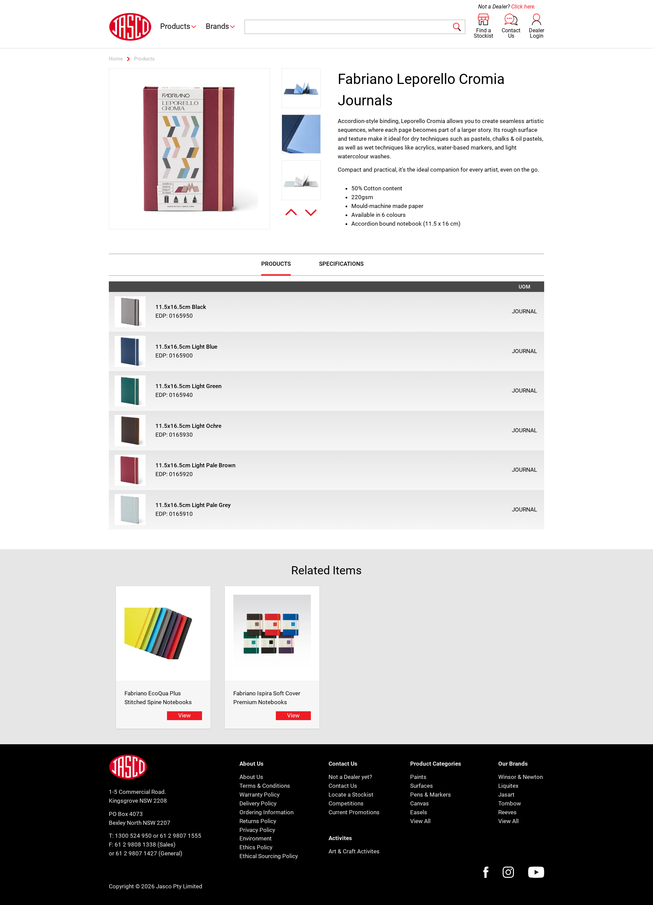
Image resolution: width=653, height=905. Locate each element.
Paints (418, 776)
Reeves (507, 812)
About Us (251, 776)
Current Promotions (354, 812)
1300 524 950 (133, 835)
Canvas (419, 803)
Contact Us (343, 785)
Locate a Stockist (351, 794)
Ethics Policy (255, 847)
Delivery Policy (258, 803)
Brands (217, 26)
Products (175, 26)
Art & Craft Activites (354, 851)
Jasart (506, 794)
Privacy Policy (257, 829)
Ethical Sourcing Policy (268, 856)
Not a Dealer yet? (350, 776)
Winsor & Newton (520, 776)
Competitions (346, 803)
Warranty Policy (259, 794)
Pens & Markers (430, 794)
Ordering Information (266, 812)
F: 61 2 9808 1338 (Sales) (142, 844)
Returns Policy (257, 821)
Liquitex (508, 785)
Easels (418, 812)
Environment (255, 838)
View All (420, 821)
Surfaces (421, 785)
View (184, 715)
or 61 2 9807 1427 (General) (145, 853)
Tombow (509, 803)
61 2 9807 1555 (180, 835)
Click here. (523, 6)
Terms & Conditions (264, 785)
